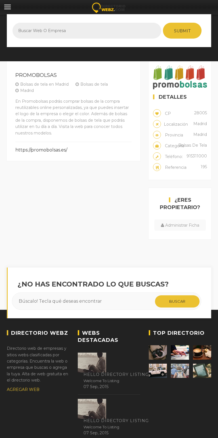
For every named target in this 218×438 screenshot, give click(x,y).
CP (185, 113)
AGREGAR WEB (23, 389)
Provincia (185, 135)
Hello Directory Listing (116, 374)
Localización (185, 124)
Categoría (185, 145)
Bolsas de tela (94, 84)
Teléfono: (185, 156)
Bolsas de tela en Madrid (44, 84)
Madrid (27, 90)
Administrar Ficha (181, 225)
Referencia (185, 167)
